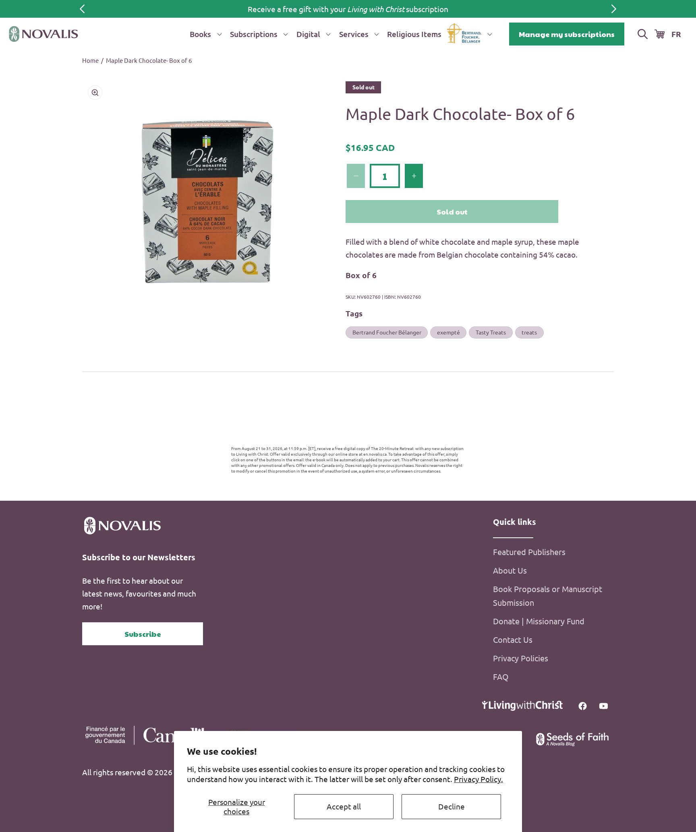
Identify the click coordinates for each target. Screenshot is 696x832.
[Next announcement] (614, 9)
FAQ (501, 676)
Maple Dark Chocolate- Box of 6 (149, 60)
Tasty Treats (491, 332)
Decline (451, 806)
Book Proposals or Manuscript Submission (547, 595)
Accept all (344, 806)
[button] (204, 34)
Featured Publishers (529, 552)
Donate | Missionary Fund (538, 621)
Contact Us (512, 639)
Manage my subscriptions (567, 34)
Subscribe (142, 634)
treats (529, 332)
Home (90, 60)
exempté (448, 332)
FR (676, 34)
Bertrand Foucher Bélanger (386, 332)
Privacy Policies (520, 658)
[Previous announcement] (82, 9)
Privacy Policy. (478, 779)
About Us (510, 570)
